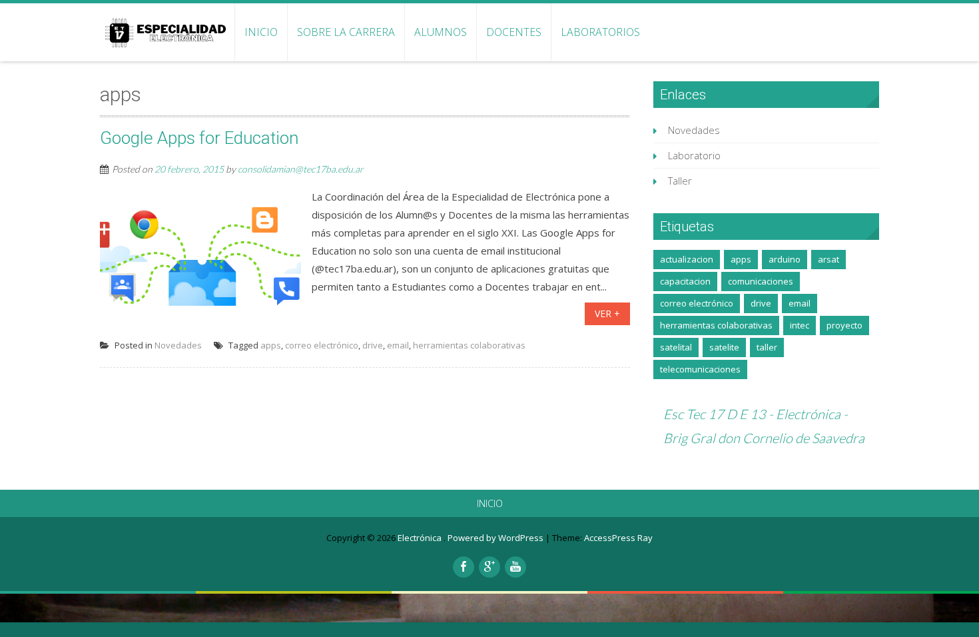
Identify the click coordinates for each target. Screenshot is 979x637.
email (398, 345)
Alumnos (440, 32)
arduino (785, 259)
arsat (828, 259)
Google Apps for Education (199, 138)
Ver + (607, 313)
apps (270, 345)
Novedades (178, 345)
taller (767, 347)
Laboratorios (600, 32)
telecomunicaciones (700, 369)
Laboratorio (694, 155)
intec (799, 325)
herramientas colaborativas (469, 345)
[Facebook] (463, 567)
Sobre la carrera (346, 32)
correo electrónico (321, 345)
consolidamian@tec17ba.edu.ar (301, 169)
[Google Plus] (489, 567)
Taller (680, 180)
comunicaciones (760, 281)
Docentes (513, 32)
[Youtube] (515, 567)
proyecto (844, 325)
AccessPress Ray (618, 538)
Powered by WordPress (495, 538)
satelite (724, 347)
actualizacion (686, 259)
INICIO (261, 32)
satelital (676, 347)
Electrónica (421, 538)
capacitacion (685, 281)
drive (372, 345)
